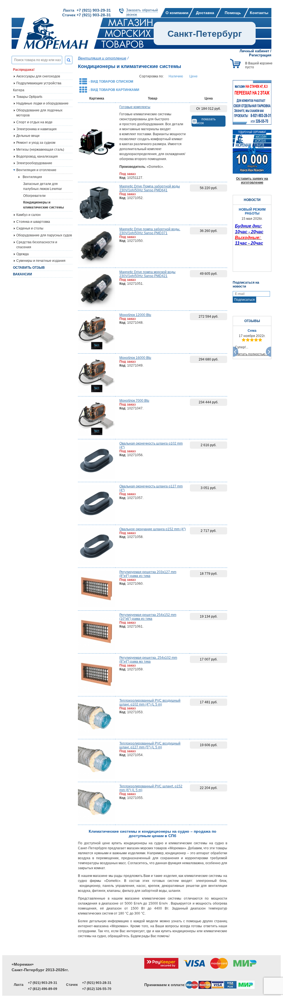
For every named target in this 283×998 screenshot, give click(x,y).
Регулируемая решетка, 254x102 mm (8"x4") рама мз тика (148, 659)
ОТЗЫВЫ (252, 321)
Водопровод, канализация (37, 156)
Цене (193, 76)
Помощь (233, 13)
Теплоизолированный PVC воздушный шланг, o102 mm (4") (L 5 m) (149, 702)
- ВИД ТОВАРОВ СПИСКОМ (111, 81)
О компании (177, 13)
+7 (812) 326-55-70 (96, 989)
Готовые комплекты (134, 107)
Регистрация (260, 55)
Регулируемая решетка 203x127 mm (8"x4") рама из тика (147, 574)
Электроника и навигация (36, 129)
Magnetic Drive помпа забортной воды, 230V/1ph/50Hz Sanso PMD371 (149, 231)
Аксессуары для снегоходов (38, 76)
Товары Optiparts (29, 97)
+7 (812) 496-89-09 (42, 989)
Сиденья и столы (29, 228)
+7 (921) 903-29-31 (42, 983)
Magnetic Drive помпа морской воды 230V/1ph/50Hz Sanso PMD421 (147, 274)
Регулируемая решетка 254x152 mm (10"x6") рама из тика (147, 617)
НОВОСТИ (252, 200)
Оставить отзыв (29, 268)
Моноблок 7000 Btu (134, 401)
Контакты (259, 13)
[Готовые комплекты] (96, 142)
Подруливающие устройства (38, 83)
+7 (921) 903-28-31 (96, 983)
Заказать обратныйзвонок (142, 12)
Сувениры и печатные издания (40, 261)
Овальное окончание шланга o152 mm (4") (152, 529)
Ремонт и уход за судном (35, 143)
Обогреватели (34, 196)
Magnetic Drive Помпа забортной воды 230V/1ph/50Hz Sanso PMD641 (149, 188)
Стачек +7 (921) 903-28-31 (86, 15)
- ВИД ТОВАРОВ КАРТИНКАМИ (114, 90)
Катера (18, 90)
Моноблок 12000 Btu (135, 315)
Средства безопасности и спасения (36, 244)
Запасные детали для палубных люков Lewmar (42, 186)
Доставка (205, 13)
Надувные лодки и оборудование (42, 103)
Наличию (176, 76)
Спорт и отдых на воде (34, 122)
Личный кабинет (254, 51)
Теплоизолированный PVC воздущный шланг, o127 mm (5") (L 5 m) (149, 745)
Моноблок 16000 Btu (135, 358)
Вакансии (22, 274)
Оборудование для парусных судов (44, 235)
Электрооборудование (34, 163)
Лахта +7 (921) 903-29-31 (87, 10)
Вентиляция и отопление (36, 170)
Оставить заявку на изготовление (252, 180)
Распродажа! (24, 70)
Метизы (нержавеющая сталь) (40, 149)
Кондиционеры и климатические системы (43, 204)
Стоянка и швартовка (33, 222)
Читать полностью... (252, 354)
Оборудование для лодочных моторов (39, 112)
